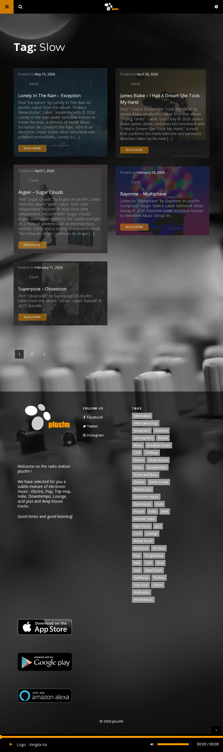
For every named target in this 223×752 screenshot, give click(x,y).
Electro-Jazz (142, 489)
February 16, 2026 (151, 172)
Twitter (92, 426)
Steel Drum (153, 570)
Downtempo (157, 467)
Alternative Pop (145, 423)
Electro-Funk (158, 482)
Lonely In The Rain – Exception (49, 96)
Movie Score (143, 541)
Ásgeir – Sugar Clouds (40, 192)
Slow (160, 563)
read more (32, 148)
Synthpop (141, 577)
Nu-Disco (141, 548)
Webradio (141, 592)
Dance (139, 460)
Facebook (95, 417)
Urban (158, 585)
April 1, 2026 (44, 171)
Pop (137, 555)
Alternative (142, 416)
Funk (159, 504)
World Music (143, 599)
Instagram (95, 435)
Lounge (151, 533)
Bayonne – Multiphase (143, 194)
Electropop (142, 504)
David (33, 83)
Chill (137, 452)
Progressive (154, 555)
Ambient (161, 430)
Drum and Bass (145, 474)
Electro (139, 482)
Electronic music (146, 496)
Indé (164, 511)
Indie (152, 511)
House (139, 511)
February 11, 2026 (49, 267)
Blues (138, 445)
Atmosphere (143, 438)
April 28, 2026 (147, 74)
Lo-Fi (137, 533)
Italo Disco (142, 526)
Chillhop (151, 452)
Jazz (158, 526)
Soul (137, 570)
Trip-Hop (141, 585)
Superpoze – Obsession (42, 289)
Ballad (163, 438)
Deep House (158, 460)
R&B (137, 563)
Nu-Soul (159, 548)
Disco (138, 467)
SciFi (148, 563)
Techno (159, 577)
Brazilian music (158, 445)
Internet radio (144, 518)
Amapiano (142, 430)
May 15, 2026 (45, 74)
